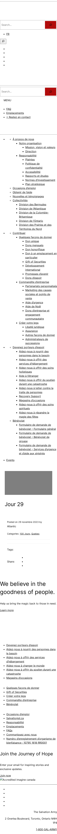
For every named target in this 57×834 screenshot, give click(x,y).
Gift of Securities (16, 692)
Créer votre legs (16, 696)
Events (10, 460)
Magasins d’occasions (19, 677)
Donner (28, 125)
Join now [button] (5, 775)
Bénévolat (12, 704)
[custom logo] (12, 18)
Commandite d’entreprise (21, 700)
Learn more (7, 610)
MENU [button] (7, 100)
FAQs (9, 730)
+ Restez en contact (18, 117)
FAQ (8, 109)
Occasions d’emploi (17, 714)
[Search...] (50, 25)
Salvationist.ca (15, 718)
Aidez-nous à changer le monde (25, 665)
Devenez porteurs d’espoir (22, 645)
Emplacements (15, 113)
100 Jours (25, 533)
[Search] (50, 91)
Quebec (35, 533)
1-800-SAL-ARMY (46, 829)
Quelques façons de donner (22, 687)
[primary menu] (3, 72)
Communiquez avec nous (21, 734)
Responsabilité (15, 722)
